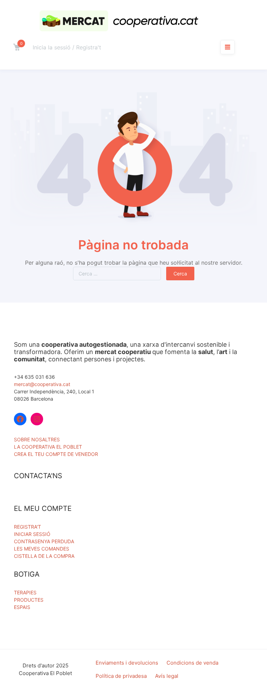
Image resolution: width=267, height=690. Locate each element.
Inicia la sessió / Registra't (67, 47)
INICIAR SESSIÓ (32, 534)
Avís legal (166, 676)
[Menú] (227, 47)
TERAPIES (25, 592)
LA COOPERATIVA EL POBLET (48, 447)
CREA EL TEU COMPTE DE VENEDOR (56, 454)
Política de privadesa (121, 676)
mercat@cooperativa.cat (42, 384)
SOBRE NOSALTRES (37, 439)
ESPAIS (22, 607)
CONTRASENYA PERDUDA (44, 541)
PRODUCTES (28, 600)
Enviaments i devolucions (127, 662)
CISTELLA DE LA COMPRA (44, 556)
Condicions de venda (192, 662)
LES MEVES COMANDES (41, 549)
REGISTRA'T (27, 527)
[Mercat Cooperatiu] (121, 21)
